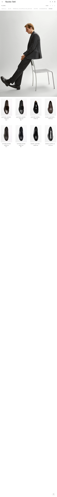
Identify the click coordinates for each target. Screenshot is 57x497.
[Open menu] (2, 2)
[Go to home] (10, 1)
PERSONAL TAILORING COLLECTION (24, 8)
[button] (55, 9)
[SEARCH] (50, 2)
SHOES (52, 8)
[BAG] (55, 2)
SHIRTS (37, 8)
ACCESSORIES (45, 8)
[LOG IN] (52, 2)
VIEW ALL (5, 8)
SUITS (11, 8)
